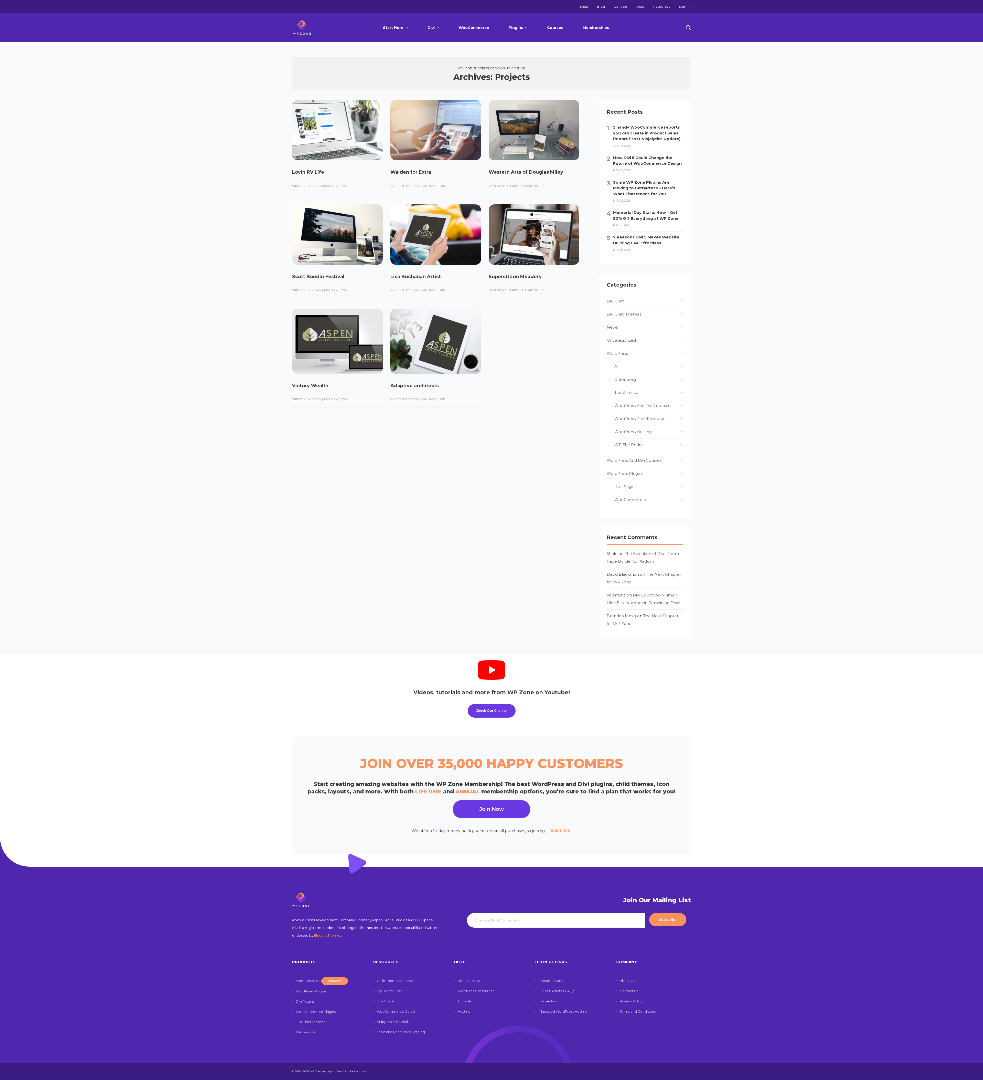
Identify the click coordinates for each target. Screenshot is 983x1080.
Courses (555, 27)
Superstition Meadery (515, 276)
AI (616, 366)
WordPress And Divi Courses (634, 460)
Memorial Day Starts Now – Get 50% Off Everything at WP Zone (645, 215)
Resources (661, 6)
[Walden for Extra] (435, 130)
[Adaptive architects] (435, 341)
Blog (601, 6)
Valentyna (616, 595)
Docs (640, 6)
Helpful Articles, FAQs (556, 991)
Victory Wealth (310, 386)
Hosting (464, 1011)
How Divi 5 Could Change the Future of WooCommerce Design (647, 160)
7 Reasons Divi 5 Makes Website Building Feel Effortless (646, 240)
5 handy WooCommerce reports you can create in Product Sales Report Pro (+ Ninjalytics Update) (646, 133)
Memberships (596, 27)
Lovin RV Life (308, 172)
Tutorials (465, 1001)
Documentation (552, 981)
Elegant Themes (327, 935)
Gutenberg (625, 379)
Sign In (685, 6)
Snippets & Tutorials (393, 1022)
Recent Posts (469, 981)
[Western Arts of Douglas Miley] (534, 130)
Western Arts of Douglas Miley (526, 172)
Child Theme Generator (396, 981)
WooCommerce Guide (396, 1011)
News (612, 327)
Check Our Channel (492, 710)
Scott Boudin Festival (318, 276)
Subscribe (667, 919)
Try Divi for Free (390, 991)
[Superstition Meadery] (534, 234)
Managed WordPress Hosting (563, 1011)
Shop (584, 6)
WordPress (617, 353)
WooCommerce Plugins (316, 1012)
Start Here (393, 27)
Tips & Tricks (626, 392)
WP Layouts (305, 1032)
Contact (621, 6)
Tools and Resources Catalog (401, 1032)
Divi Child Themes (624, 314)
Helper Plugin (550, 1001)
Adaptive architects (414, 386)
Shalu (612, 553)
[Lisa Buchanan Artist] (435, 234)
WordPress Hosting (633, 431)
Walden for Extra (410, 172)
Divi (431, 27)
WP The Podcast (630, 444)
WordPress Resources (476, 991)
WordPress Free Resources (640, 418)
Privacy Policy (631, 1001)
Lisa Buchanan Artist (415, 276)
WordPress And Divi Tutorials (642, 405)
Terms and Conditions (638, 1011)
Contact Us (629, 991)
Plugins (516, 27)
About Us (627, 981)
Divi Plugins (625, 486)
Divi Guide (385, 1001)
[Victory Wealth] (337, 341)
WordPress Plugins (625, 473)
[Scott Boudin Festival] (337, 234)
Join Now (491, 809)
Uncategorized (621, 340)
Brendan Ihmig (621, 615)
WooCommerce (474, 27)
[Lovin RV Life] (337, 130)
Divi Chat (615, 301)
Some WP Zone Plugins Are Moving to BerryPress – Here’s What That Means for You (644, 188)
